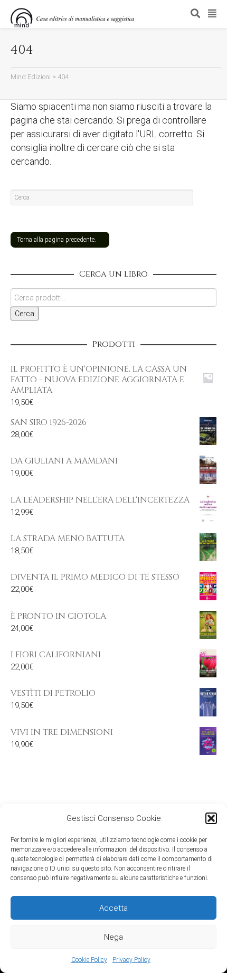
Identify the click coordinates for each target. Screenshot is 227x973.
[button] (211, 818)
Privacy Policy (131, 959)
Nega (113, 937)
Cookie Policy (89, 959)
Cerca (24, 313)
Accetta (113, 908)
